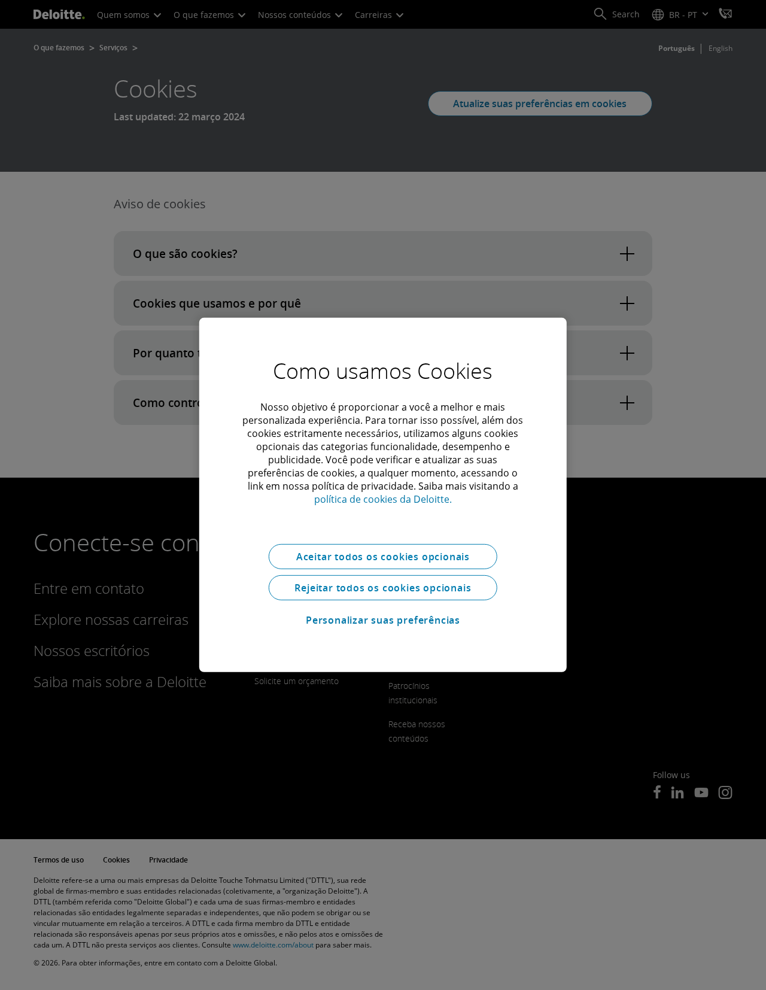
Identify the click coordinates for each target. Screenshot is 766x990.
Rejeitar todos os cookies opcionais (382, 587)
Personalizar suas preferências (383, 620)
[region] (383, 495)
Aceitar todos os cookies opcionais (383, 556)
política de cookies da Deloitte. (383, 499)
